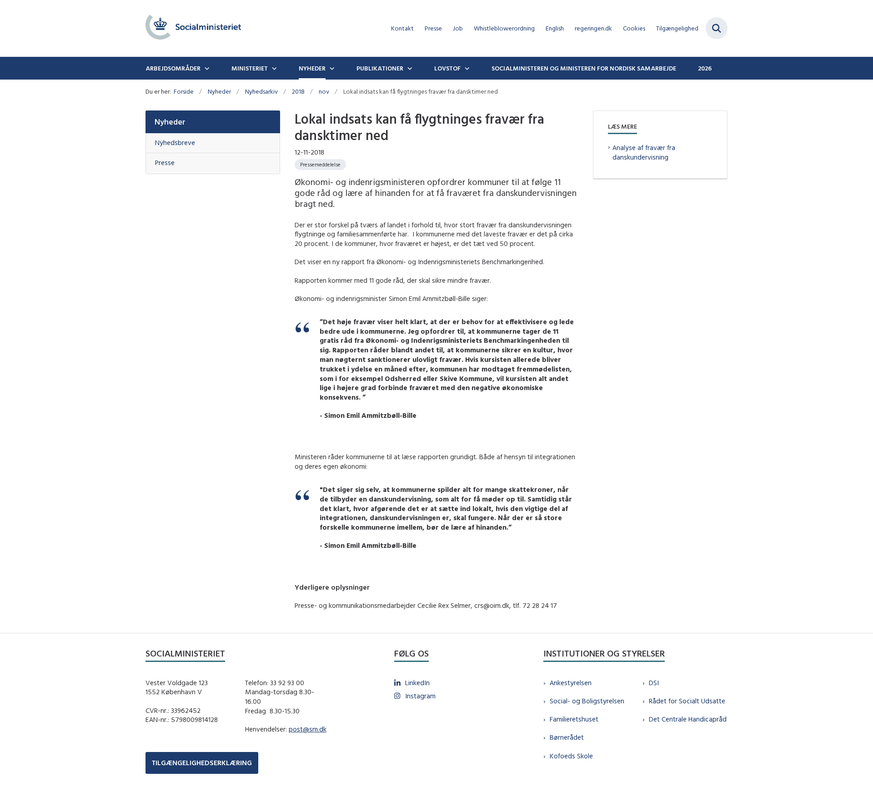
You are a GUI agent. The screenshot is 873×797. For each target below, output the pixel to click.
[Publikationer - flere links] (408, 68)
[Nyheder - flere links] (331, 68)
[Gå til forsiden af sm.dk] (193, 28)
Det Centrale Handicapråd (688, 719)
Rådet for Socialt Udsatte (687, 701)
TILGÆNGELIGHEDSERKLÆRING (202, 762)
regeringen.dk (593, 28)
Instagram (420, 696)
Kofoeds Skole (571, 756)
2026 (705, 68)
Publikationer (379, 68)
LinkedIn (417, 682)
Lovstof (447, 68)
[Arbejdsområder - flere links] (206, 68)
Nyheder (312, 68)
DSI (654, 682)
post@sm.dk (307, 729)
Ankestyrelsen (571, 682)
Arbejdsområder (173, 68)
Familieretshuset (574, 719)
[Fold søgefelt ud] (717, 28)
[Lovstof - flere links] (466, 68)
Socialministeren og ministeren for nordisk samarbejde (584, 68)
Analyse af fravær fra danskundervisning (643, 152)
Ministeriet (249, 68)
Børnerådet (567, 737)
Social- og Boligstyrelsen (587, 701)
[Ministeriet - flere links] (273, 68)
